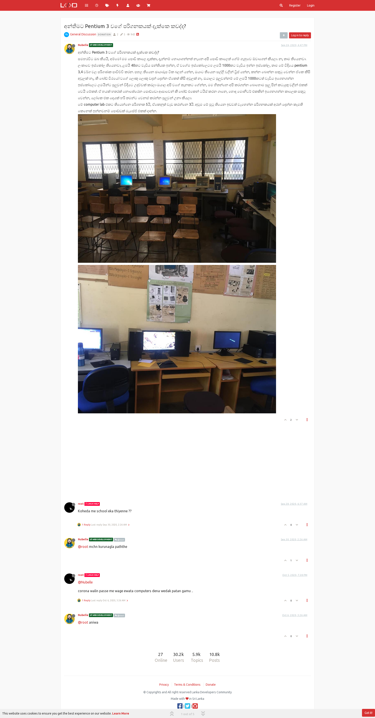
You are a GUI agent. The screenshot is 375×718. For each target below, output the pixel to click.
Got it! (368, 713)
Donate (211, 684)
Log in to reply (300, 35)
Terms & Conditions (187, 684)
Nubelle (83, 45)
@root (120, 540)
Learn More (120, 713)
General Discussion (83, 34)
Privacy (164, 684)
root (81, 503)
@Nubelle (85, 582)
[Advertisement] (185, 460)
